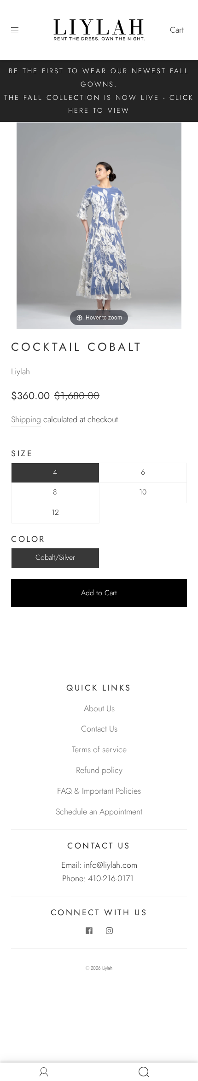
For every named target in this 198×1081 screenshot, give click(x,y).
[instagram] (109, 931)
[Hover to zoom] (99, 225)
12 (55, 512)
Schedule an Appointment (99, 812)
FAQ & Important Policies (99, 791)
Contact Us (99, 729)
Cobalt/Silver (55, 557)
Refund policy (99, 770)
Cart (177, 30)
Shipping (26, 419)
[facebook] (89, 931)
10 (142, 492)
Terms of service (99, 750)
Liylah (20, 372)
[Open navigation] (21, 29)
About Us (99, 709)
